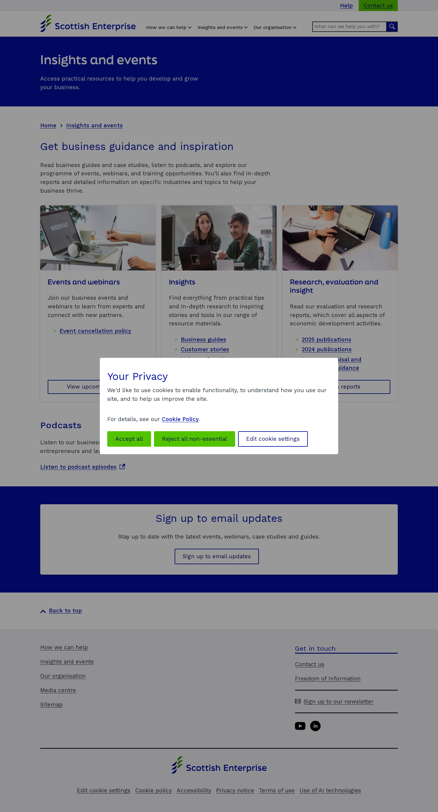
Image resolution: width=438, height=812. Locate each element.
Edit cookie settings (273, 438)
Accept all (129, 438)
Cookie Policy (180, 419)
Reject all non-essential (194, 438)
